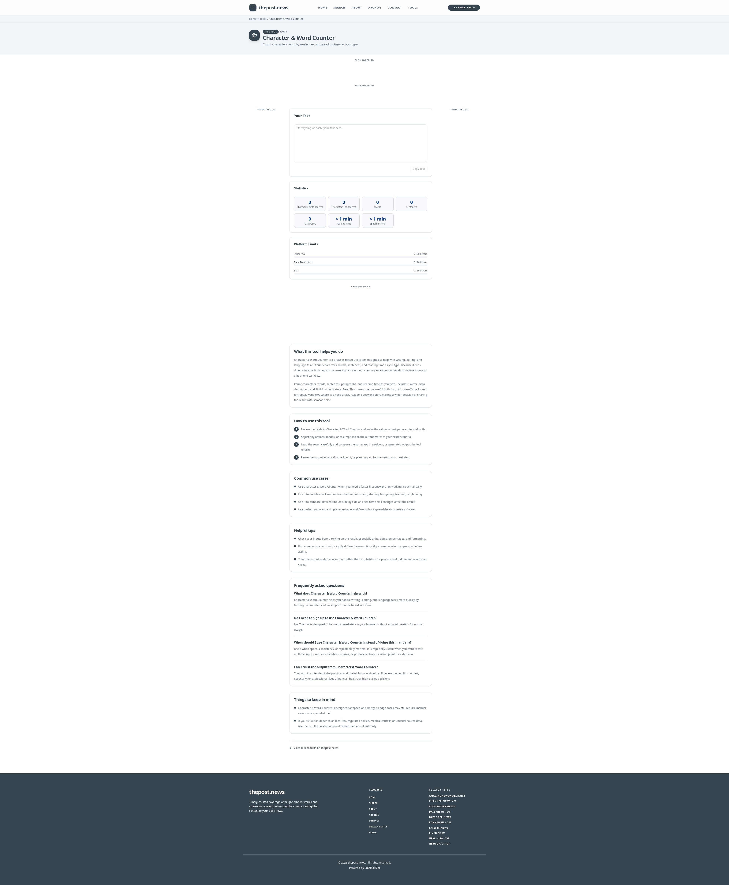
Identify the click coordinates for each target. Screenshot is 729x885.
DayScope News (440, 817)
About (357, 7)
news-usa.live (439, 838)
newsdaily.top (440, 843)
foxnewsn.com (440, 822)
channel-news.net (443, 801)
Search (339, 7)
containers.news (442, 806)
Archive (375, 7)
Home (322, 7)
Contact (395, 7)
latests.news (438, 827)
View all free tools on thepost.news (316, 748)
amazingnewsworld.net (447, 795)
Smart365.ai (372, 868)
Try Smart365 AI (463, 7)
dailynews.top (440, 811)
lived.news (437, 833)
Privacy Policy (378, 826)
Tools (413, 7)
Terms (372, 832)
